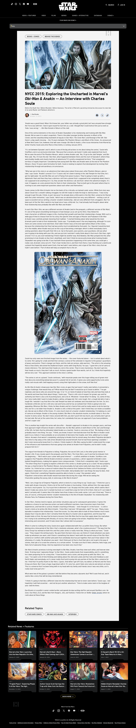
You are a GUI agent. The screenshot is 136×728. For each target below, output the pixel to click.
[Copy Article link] (107, 115)
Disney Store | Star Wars (83, 722)
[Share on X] (102, 115)
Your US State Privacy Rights (68, 722)
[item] (29, 16)
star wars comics (34, 614)
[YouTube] (28, 4)
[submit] (106, 4)
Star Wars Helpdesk (97, 722)
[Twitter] (20, 4)
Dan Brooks (35, 114)
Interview (72, 614)
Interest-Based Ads (108, 722)
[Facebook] (24, 4)
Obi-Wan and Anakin (55, 614)
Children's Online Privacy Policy (51, 722)
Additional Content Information (26, 722)
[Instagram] (16, 4)
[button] (68, 696)
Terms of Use (12, 722)
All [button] (13, 26)
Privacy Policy (38, 722)
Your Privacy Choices (120, 722)
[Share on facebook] (97, 115)
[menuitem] (44, 16)
